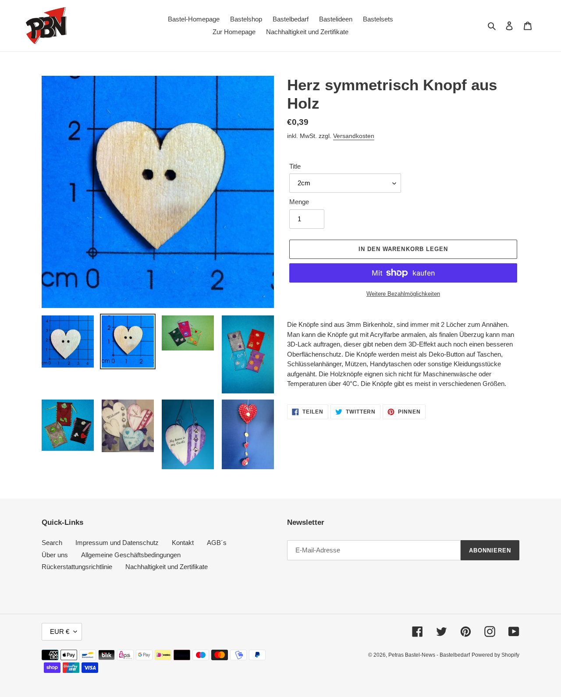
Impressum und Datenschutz (117, 542)
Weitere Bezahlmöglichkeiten (403, 293)
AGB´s (217, 542)
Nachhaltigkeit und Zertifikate (166, 566)
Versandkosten (353, 135)
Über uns (55, 555)
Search (52, 542)
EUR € (59, 631)
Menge (299, 201)
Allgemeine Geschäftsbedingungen (131, 555)
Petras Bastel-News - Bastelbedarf (429, 655)
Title (295, 166)
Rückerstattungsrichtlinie (77, 566)
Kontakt (183, 542)
